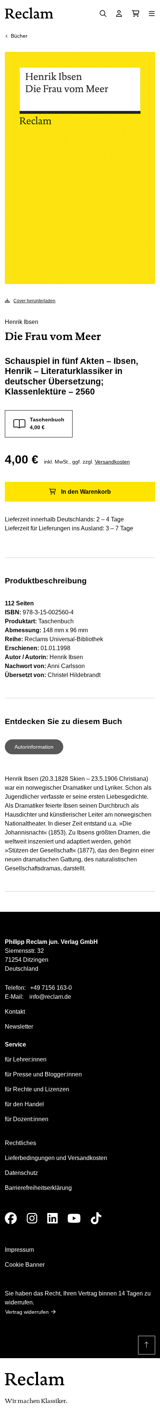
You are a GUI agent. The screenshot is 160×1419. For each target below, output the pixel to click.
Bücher (19, 36)
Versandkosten (112, 462)
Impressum (19, 1250)
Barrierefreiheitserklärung (38, 1188)
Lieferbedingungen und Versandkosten (56, 1158)
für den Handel (24, 1104)
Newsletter (19, 1026)
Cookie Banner (25, 1264)
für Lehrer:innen (26, 1059)
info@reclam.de (50, 997)
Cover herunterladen (34, 300)
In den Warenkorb (86, 492)
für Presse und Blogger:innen (43, 1074)
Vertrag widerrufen (27, 1312)
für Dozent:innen (26, 1119)
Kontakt (15, 1011)
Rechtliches (20, 1143)
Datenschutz (21, 1173)
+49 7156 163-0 (51, 988)
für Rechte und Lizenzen (37, 1089)
